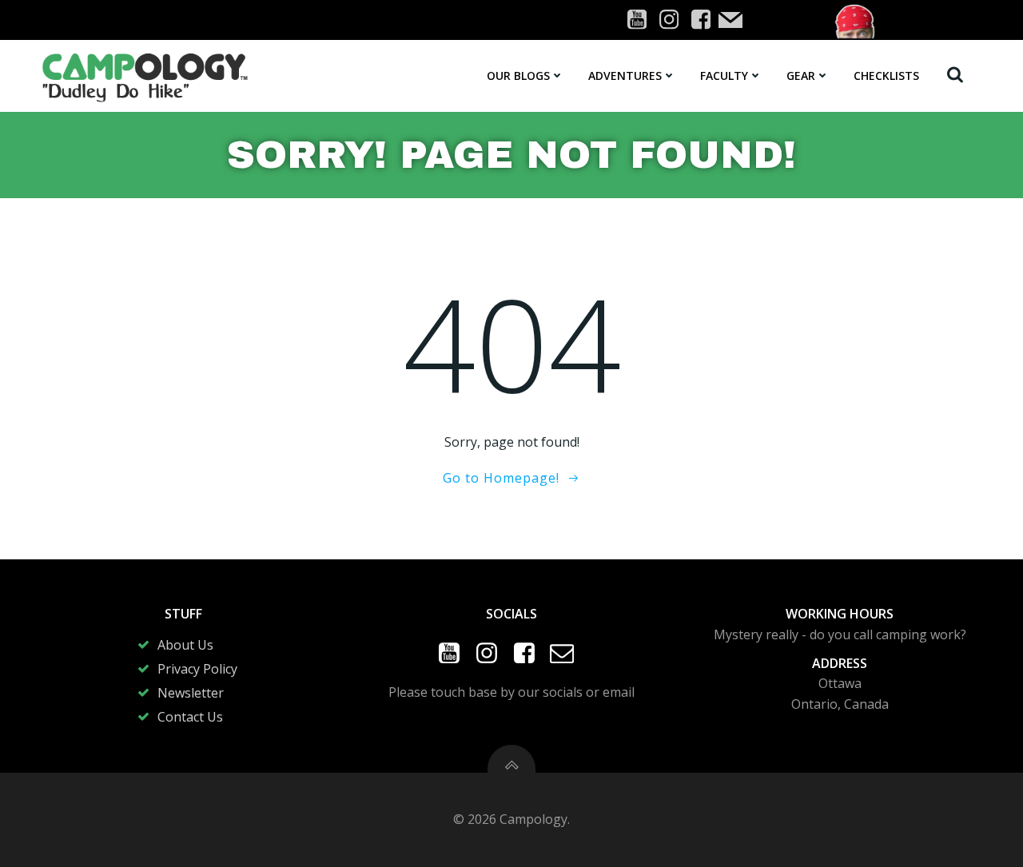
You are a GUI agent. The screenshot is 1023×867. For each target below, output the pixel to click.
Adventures (625, 75)
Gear (800, 75)
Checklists (886, 75)
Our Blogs (518, 75)
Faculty (724, 75)
